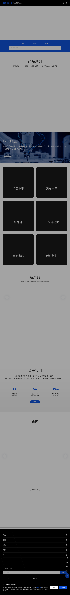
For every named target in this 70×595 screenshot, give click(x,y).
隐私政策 (38, 587)
